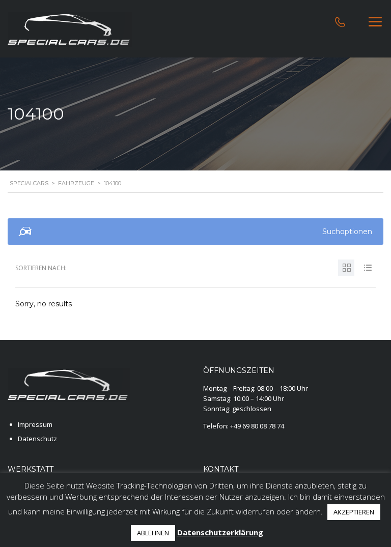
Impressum (35, 424)
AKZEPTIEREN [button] (353, 511)
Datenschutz (37, 438)
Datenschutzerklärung (220, 532)
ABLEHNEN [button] (153, 532)
